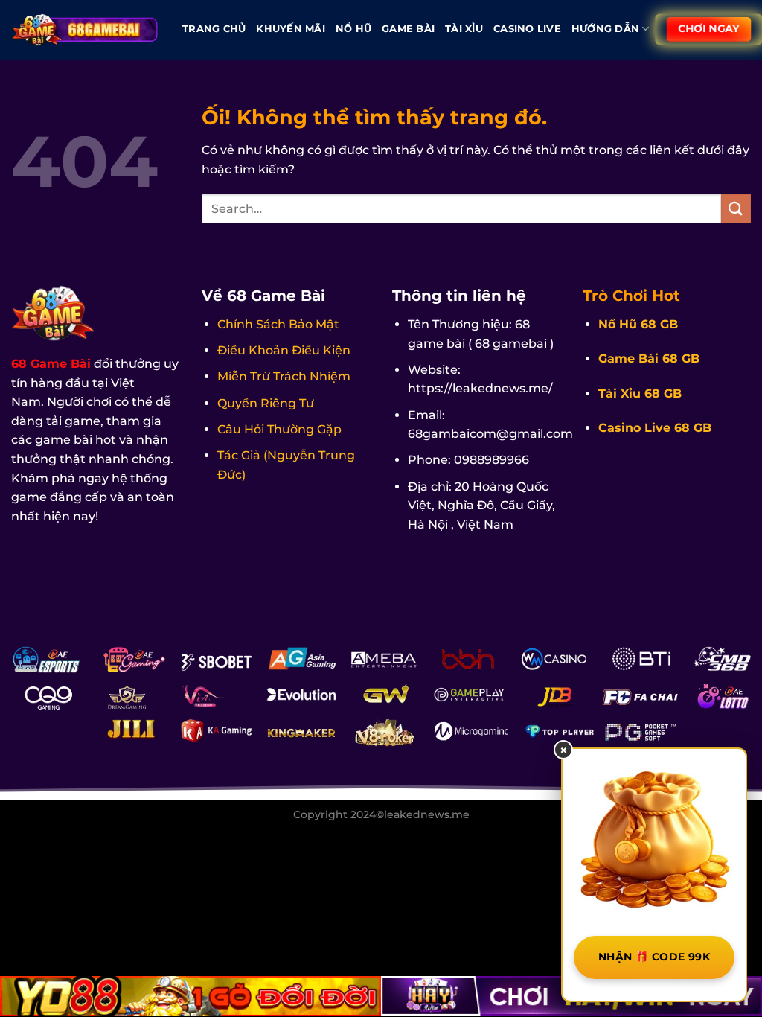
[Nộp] (736, 208)
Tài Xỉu (464, 28)
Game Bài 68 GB (648, 358)
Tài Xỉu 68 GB (640, 393)
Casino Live (527, 28)
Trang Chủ (214, 28)
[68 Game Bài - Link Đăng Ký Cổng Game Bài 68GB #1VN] (85, 29)
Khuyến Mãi (290, 28)
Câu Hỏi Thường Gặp (279, 429)
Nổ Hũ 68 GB (638, 324)
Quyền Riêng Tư (265, 403)
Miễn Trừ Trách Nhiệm (283, 376)
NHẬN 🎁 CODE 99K (654, 956)
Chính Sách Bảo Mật (278, 324)
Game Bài (408, 28)
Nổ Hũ (353, 28)
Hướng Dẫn (605, 28)
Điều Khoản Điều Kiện (283, 350)
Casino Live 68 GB (654, 428)
